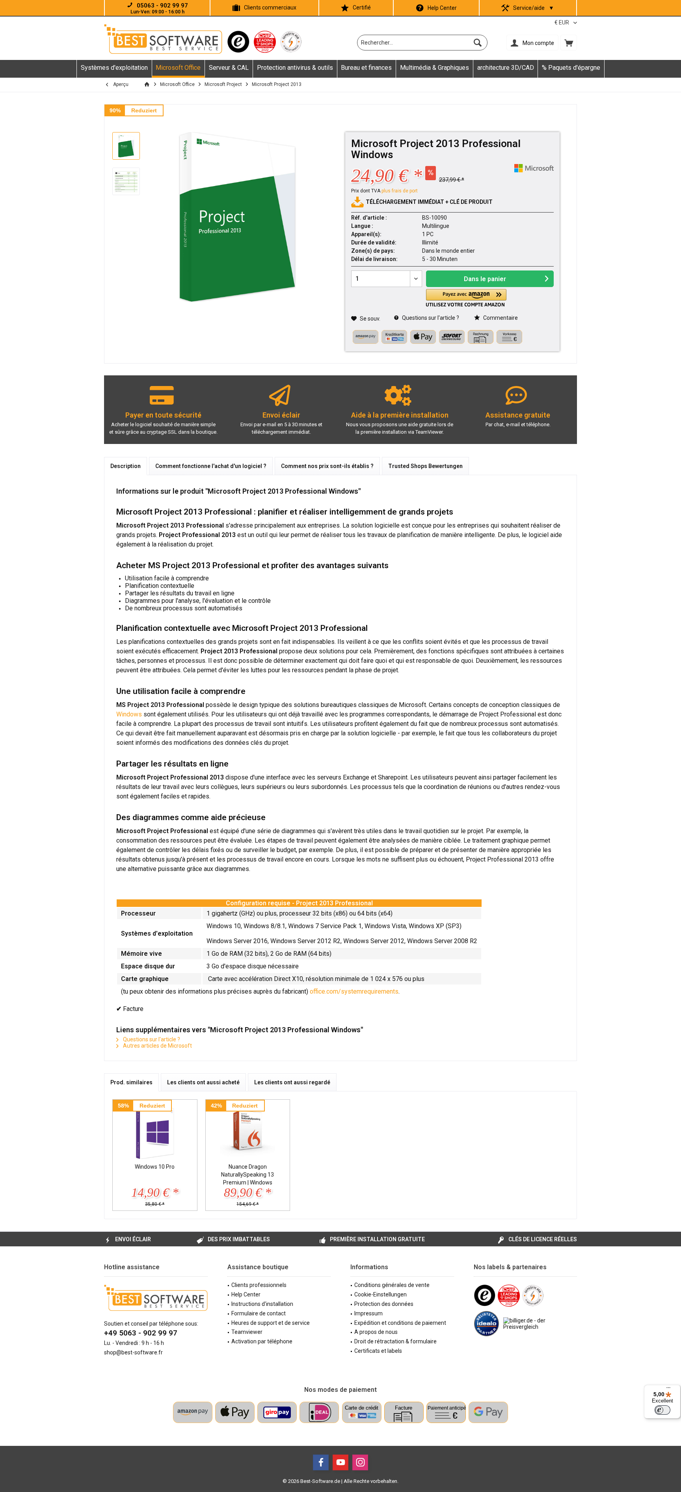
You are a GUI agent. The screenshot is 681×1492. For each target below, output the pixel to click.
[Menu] (668, 1389)
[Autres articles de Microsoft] (534, 168)
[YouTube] (340, 1462)
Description (125, 466)
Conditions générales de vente (392, 1285)
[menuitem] (568, 42)
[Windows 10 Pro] (155, 1131)
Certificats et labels (378, 1351)
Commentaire (500, 318)
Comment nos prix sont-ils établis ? (327, 466)
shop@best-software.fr (133, 1352)
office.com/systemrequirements (354, 991)
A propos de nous (376, 1332)
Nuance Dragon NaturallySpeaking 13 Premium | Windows (247, 1175)
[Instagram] (360, 1462)
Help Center (442, 8)
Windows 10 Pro (155, 1167)
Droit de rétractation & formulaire (395, 1341)
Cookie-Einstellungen (380, 1294)
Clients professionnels (259, 1285)
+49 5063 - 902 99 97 (140, 1332)
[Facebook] (321, 1462)
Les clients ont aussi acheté (203, 1082)
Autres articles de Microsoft (157, 1046)
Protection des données (383, 1304)
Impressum (368, 1313)
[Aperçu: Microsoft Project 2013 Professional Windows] (126, 146)
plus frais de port (399, 191)
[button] (466, 298)
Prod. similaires (131, 1082)
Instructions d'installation (262, 1304)
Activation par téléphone (261, 1341)
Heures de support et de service (270, 1323)
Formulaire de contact (258, 1313)
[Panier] (568, 42)
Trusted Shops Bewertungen (425, 466)
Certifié (362, 7)
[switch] (662, 1410)
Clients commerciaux (270, 7)
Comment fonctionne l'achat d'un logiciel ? (210, 466)
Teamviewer (246, 1332)
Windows (129, 714)
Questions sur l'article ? (430, 318)
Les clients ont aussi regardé (292, 1082)
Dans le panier (485, 279)
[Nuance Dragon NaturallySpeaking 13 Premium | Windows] (248, 1131)
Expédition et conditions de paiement (400, 1323)
